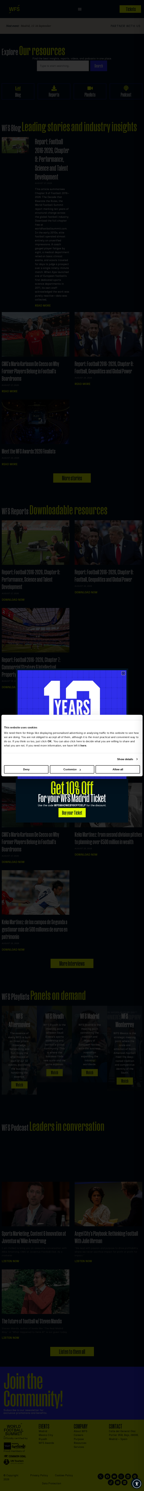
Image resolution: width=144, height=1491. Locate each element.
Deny (26, 769)
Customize (70, 769)
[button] (123, 673)
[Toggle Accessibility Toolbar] (136, 1483)
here (83, 745)
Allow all (118, 769)
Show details (125, 759)
